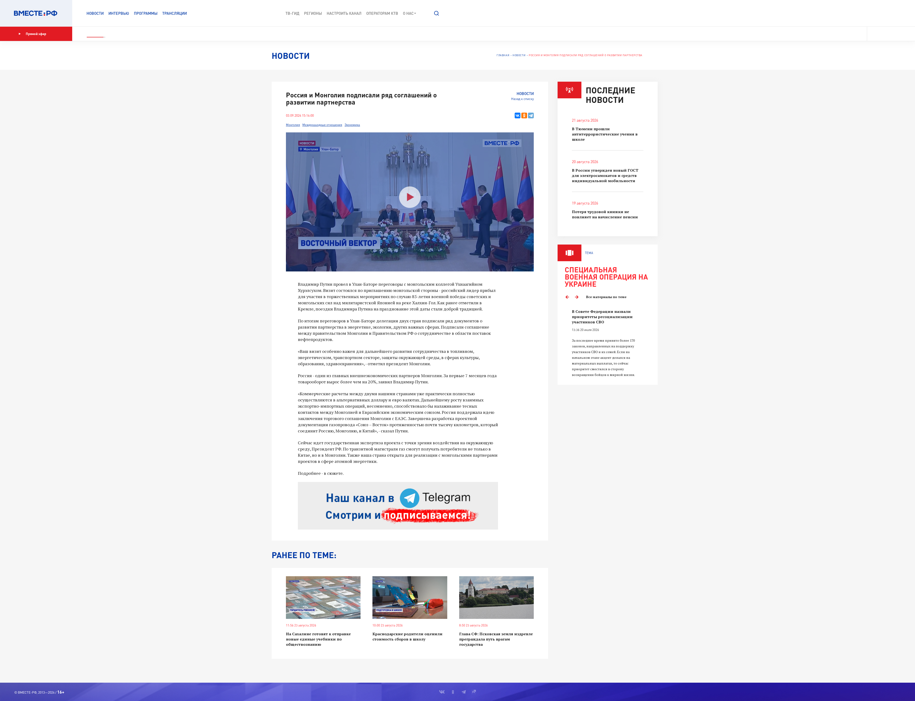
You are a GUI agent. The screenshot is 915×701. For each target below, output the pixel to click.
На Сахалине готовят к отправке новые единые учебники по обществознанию (318, 639)
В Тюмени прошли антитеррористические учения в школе (605, 134)
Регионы (313, 13)
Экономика (352, 125)
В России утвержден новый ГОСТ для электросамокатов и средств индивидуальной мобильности (605, 175)
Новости (95, 13)
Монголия (293, 125)
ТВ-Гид (292, 13)
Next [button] (576, 297)
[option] (608, 343)
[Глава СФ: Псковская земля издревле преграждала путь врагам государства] (496, 597)
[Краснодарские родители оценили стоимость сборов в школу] (409, 597)
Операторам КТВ (382, 13)
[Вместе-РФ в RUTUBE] (898, 34)
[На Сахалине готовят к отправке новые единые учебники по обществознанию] (323, 597)
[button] (436, 13)
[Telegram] (531, 115)
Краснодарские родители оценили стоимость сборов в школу (407, 636)
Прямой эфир (36, 34)
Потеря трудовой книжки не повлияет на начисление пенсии (605, 214)
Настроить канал (344, 13)
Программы (146, 13)
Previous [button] (567, 297)
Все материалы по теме (606, 297)
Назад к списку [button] (522, 99)
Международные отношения (322, 125)
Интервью (118, 13)
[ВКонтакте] (517, 115)
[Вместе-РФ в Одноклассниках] (882, 34)
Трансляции (174, 13)
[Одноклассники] (524, 115)
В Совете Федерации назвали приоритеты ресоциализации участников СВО (602, 317)
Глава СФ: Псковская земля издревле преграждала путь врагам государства (496, 639)
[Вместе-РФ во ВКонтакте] (874, 34)
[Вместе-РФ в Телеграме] (891, 34)
